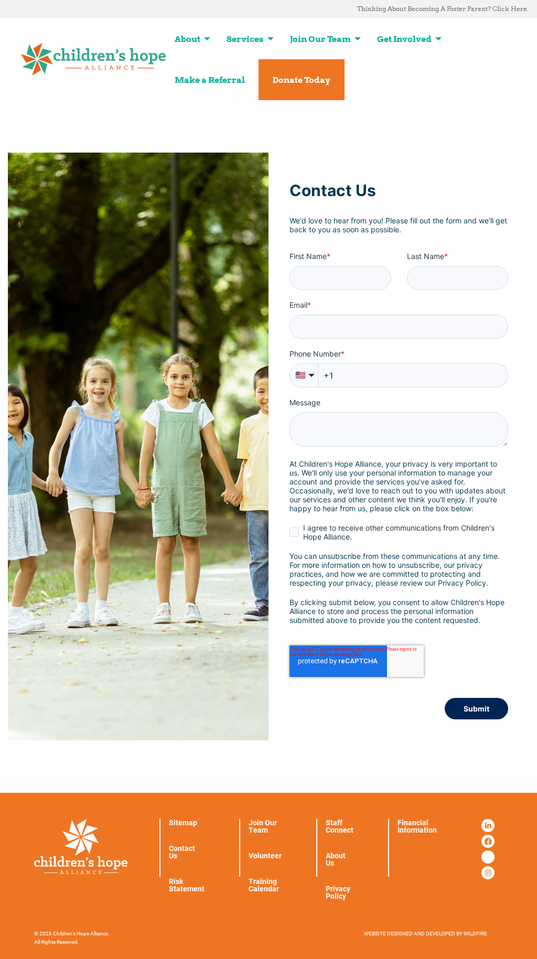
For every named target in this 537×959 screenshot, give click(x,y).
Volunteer (265, 855)
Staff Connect (339, 826)
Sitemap (183, 822)
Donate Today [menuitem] (301, 79)
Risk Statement (187, 885)
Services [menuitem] (245, 39)
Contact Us (182, 852)
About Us (336, 859)
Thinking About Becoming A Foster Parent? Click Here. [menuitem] (443, 9)
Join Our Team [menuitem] (320, 39)
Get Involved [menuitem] (404, 39)
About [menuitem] (187, 39)
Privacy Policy (338, 892)
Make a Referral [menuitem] (210, 79)
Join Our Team (263, 826)
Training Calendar (264, 885)
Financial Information (417, 826)
